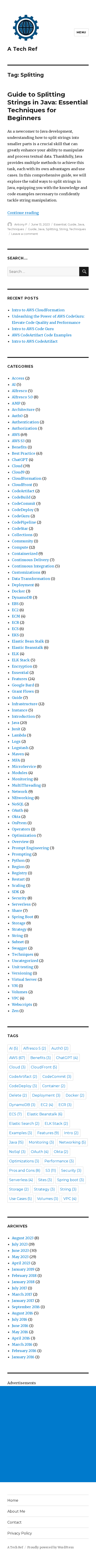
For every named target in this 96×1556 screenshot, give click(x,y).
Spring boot (70, 1180)
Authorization (24, 428)
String (63, 229)
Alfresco (19, 390)
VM (15, 985)
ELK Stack (21, 660)
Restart (18, 879)
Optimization (24, 835)
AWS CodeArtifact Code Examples (42, 335)
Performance (59, 1161)
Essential (60, 224)
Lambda (19, 735)
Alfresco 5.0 (22, 397)
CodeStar (20, 528)
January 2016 (23, 1357)
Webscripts (22, 1004)
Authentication (25, 422)
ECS (15, 628)
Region (18, 866)
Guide (72, 224)
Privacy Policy (19, 1533)
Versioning (22, 973)
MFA (16, 760)
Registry (19, 873)
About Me (16, 1511)
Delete (18, 1095)
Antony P (20, 224)
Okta (16, 816)
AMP (16, 403)
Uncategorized (25, 960)
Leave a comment (24, 234)
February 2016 (24, 1350)
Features (19, 679)
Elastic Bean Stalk (28, 641)
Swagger (19, 948)
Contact (14, 1522)
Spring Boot (22, 917)
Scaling (18, 885)
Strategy (19, 929)
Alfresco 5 (34, 1048)
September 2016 (26, 1307)
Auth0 (17, 416)
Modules (19, 773)
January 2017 (23, 1300)
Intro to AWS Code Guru (33, 329)
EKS (15, 635)
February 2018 (24, 1275)
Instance (19, 710)
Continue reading (23, 212)
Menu (81, 32)
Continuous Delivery (30, 560)
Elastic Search (24, 1123)
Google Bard (23, 685)
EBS (15, 603)
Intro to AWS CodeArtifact (35, 341)
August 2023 (22, 1238)
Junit (16, 729)
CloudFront (22, 484)
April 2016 (21, 1338)
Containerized (25, 553)
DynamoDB (22, 597)
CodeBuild (21, 497)
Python (18, 860)
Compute (20, 547)
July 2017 (19, 1288)
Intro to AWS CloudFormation (38, 310)
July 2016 (19, 1319)
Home (12, 1500)
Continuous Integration (33, 566)
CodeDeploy (22, 509)
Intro (71, 1133)
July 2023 (20, 1244)
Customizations (26, 572)
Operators (21, 829)
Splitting (52, 229)
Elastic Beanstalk (27, 647)
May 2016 (20, 1332)
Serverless (21, 904)
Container (53, 1086)
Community (22, 541)
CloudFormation (26, 478)
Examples (20, 1133)
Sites (45, 1180)
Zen (15, 1010)
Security (19, 898)
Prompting (21, 854)
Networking (72, 1142)
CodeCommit (23, 503)
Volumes (19, 992)
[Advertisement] (48, 1434)
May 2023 (20, 1257)
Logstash (20, 747)
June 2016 (20, 1325)
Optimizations (24, 1161)
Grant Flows (23, 691)
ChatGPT (20, 459)
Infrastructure (25, 704)
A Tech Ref (22, 49)
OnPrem (19, 823)
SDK (15, 891)
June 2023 (20, 1250)
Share (17, 910)
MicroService (24, 766)
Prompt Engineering (30, 848)
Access (18, 378)
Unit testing (22, 967)
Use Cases (20, 1199)
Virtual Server (24, 979)
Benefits (19, 447)
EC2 (15, 610)
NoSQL (18, 804)
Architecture (23, 409)
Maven (18, 754)
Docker (18, 591)
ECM (16, 616)
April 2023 (21, 1263)
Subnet (18, 942)
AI (14, 384)
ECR (15, 622)
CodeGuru (21, 516)
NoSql (17, 1152)
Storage (18, 923)
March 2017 (22, 1294)
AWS (16, 434)
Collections (22, 535)
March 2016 (22, 1344)
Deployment (23, 585)
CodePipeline (24, 522)
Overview (20, 841)
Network (19, 791)
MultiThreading (26, 785)
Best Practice (23, 453)
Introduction (23, 716)
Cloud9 (18, 472)
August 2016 (22, 1313)
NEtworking (23, 798)
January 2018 (23, 1282)
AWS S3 (18, 441)
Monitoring (22, 779)
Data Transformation (31, 578)
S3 (51, 1170)
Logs (16, 741)
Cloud (17, 466)
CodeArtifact (23, 491)
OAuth (17, 810)
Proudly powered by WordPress (50, 1547)
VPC (15, 998)
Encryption (22, 666)
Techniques (15, 229)
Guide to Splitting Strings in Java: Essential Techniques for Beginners (47, 106)
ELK (15, 654)
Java (81, 224)
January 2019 (23, 1269)
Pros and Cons (24, 1170)
